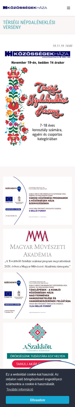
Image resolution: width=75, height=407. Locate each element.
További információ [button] (19, 389)
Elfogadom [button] (37, 399)
